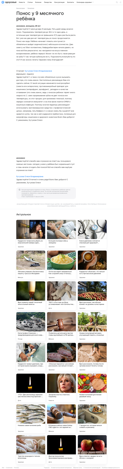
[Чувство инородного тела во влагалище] (30, 449)
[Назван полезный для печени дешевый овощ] (92, 388)
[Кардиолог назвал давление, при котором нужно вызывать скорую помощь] (30, 357)
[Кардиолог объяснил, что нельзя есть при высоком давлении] (92, 265)
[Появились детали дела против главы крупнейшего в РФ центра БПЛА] (61, 326)
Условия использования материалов (61, 467)
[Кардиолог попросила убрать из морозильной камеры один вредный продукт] (30, 234)
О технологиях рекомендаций (92, 467)
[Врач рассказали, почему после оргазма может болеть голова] (92, 357)
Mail (3, 467)
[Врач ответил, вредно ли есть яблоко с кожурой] (92, 449)
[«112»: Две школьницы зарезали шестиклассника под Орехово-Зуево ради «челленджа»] (30, 388)
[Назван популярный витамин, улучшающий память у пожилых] (92, 326)
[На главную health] (10, 2)
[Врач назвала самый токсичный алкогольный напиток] (30, 295)
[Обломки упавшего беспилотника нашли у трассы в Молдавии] (30, 265)
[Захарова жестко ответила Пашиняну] (61, 388)
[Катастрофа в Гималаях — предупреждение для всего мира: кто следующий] (30, 326)
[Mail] (3, 2)
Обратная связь (77, 467)
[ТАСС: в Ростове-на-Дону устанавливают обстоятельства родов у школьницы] (61, 295)
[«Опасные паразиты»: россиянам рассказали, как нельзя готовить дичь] (61, 357)
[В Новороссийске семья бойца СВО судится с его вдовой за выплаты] (61, 418)
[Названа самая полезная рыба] (30, 418)
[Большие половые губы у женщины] (61, 234)
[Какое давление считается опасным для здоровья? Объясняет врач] (92, 234)
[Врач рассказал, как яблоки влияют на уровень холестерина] (92, 295)
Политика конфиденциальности (111, 467)
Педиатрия (30, 8)
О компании (9, 467)
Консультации (20, 8)
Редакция (46, 467)
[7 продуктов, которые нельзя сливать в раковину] (92, 418)
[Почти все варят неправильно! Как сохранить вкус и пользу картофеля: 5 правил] (61, 265)
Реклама (16, 467)
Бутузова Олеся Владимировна (38, 71)
